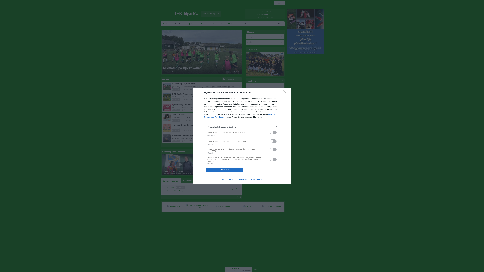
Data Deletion (227, 179)
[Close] (285, 92)
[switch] (273, 132)
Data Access (242, 179)
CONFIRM (224, 170)
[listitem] (242, 127)
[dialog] (242, 136)
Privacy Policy (256, 179)
